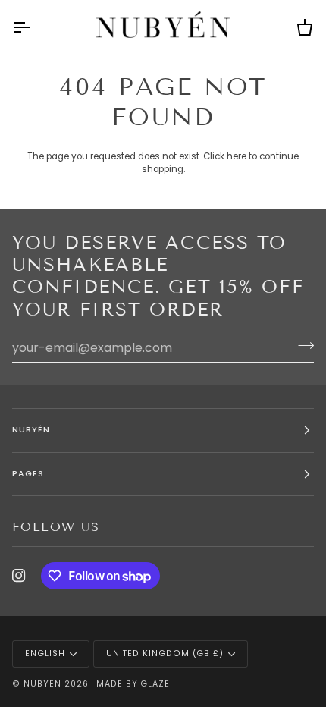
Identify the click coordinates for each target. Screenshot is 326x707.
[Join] (301, 346)
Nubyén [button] (31, 429)
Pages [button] (28, 473)
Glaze (155, 684)
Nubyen (42, 684)
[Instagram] (19, 576)
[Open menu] (35, 27)
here (236, 156)
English (45, 653)
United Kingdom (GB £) (165, 653)
